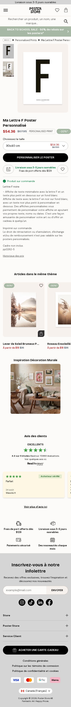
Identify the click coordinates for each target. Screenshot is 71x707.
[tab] (57, 10)
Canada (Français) (36, 690)
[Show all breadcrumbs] (7, 40)
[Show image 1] (8, 51)
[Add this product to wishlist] (62, 169)
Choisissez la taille (14, 139)
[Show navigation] (5, 10)
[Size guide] (8, 169)
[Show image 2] (8, 69)
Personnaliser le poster (35, 157)
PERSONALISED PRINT (41, 131)
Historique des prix (13, 255)
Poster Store (44, 698)
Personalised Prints (26, 40)
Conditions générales (35, 660)
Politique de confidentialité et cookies (35, 671)
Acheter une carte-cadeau (38, 650)
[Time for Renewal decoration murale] (35, 389)
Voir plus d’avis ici (35, 506)
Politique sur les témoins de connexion (35, 665)
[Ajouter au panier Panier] (41, 333)
